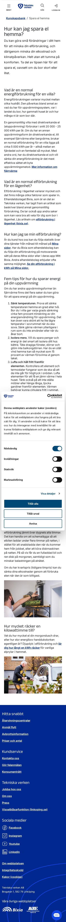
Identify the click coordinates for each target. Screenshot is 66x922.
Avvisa (33, 523)
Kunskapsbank (15, 18)
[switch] (57, 459)
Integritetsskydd (12, 870)
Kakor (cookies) (12, 877)
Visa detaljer (48, 493)
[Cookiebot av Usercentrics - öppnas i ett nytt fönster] (47, 396)
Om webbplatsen (13, 863)
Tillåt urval (33, 513)
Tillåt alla (33, 503)
